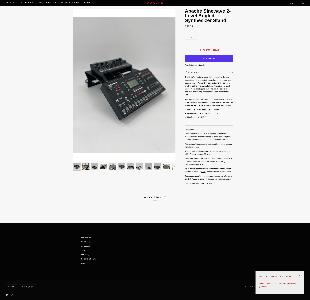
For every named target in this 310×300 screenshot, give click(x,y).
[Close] (300, 274)
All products (86, 246)
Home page (85, 242)
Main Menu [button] (86, 238)
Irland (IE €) (27, 287)
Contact (84, 263)
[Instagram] (12, 295)
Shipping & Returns (89, 259)
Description (193, 72)
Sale (83, 250)
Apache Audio (252, 287)
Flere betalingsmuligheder (195, 65)
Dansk (11, 287)
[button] (27, 3)
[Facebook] (7, 295)
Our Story (85, 255)
